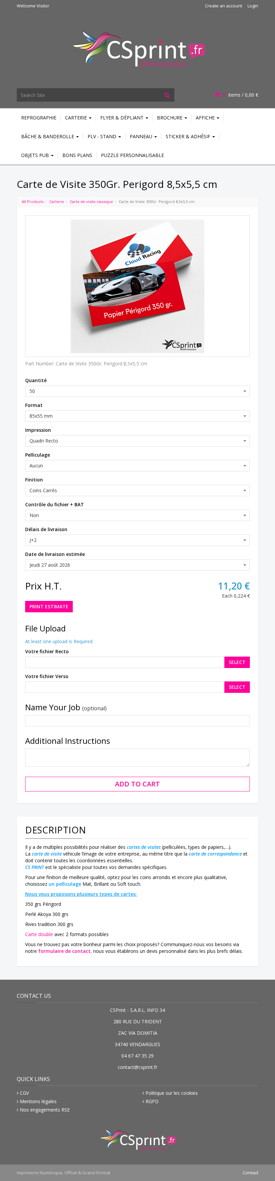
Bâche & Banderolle (48, 136)
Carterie (76, 117)
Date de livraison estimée (55, 554)
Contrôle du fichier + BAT (54, 504)
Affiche (206, 117)
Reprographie (38, 117)
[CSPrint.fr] (137, 45)
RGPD (152, 1101)
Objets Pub (35, 155)
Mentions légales (38, 1101)
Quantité (36, 380)
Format (34, 405)
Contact (250, 1173)
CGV (24, 1093)
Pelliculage (37, 455)
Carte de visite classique (91, 201)
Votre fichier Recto (47, 651)
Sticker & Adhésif (189, 136)
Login (253, 6)
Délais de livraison (46, 529)
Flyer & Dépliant (122, 117)
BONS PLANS (77, 155)
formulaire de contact (64, 951)
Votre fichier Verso (46, 676)
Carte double (39, 934)
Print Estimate (49, 606)
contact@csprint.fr (137, 1067)
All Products (33, 201)
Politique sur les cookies (172, 1093)
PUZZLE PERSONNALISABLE (132, 155)
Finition (34, 479)
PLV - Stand (103, 136)
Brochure (170, 117)
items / (240, 95)
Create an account (223, 6)
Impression (38, 430)
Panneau (142, 136)
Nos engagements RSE (45, 1110)
